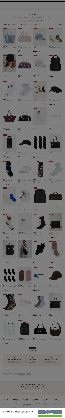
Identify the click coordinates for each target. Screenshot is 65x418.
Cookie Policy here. (25, 412)
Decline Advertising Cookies (49, 410)
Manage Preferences (49, 413)
